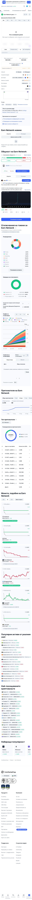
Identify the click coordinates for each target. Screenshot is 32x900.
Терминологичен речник (7, 858)
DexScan (3, 818)
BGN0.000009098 (13, 729)
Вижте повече (27, 155)
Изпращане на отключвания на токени (13, 121)
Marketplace (8, 104)
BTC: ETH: (11, 4)
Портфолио (4, 829)
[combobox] (16, 52)
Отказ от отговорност (22, 818)
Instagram (18, 855)
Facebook (18, 858)
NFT (2, 826)
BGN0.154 (9, 710)
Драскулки (4, 835)
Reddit (17, 860)
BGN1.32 (9, 717)
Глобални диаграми (6, 824)
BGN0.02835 (13, 696)
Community (19, 849)
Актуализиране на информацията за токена (14, 118)
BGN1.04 (11, 734)
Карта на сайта (5, 837)
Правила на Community (22, 815)
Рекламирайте (5, 799)
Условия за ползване (21, 799)
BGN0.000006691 (12, 724)
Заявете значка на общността (11, 123)
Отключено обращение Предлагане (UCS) (11, 307)
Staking (15, 104)
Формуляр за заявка (6, 849)
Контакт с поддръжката (7, 852)
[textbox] (18, 167)
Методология (19, 821)
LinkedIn (18, 863)
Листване (3, 847)
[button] (16, 378)
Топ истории (4, 807)
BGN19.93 (11, 715)
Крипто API (4, 815)
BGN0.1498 (12, 722)
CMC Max (3, 804)
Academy (3, 796)
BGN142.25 (12, 706)
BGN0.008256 (12, 731)
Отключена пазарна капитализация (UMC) (11, 303)
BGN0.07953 (11, 692)
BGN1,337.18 (11, 708)
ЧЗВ (2, 855)
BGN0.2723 (11, 720)
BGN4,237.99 (12, 701)
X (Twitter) (18, 847)
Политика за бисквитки (22, 813)
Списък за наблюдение (7, 832)
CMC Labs (4, 802)
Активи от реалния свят (7, 821)
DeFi (3, 104)
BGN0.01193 (11, 736)
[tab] (20, 49)
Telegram (18, 852)
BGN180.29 (11, 703)
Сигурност (19, 824)
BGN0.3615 (11, 713)
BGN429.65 (11, 727)
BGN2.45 (9, 699)
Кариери (18, 826)
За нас (17, 796)
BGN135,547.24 (12, 694)
